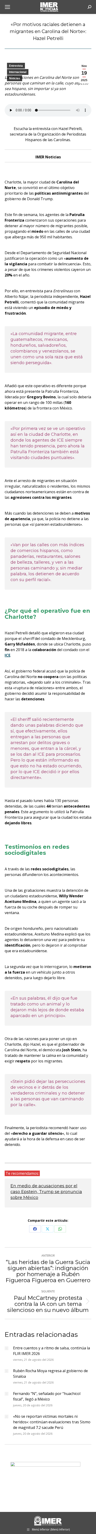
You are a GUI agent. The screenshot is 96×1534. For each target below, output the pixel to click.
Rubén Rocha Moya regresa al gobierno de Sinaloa (50, 1373)
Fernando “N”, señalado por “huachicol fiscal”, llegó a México (46, 1396)
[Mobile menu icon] (7, 7)
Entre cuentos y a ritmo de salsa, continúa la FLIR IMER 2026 (51, 1350)
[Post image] (6, 1348)
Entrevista (16, 65)
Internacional (17, 72)
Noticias (14, 78)
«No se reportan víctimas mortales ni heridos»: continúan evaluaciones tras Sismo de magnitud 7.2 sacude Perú (51, 1422)
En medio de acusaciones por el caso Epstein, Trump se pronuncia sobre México (46, 1191)
